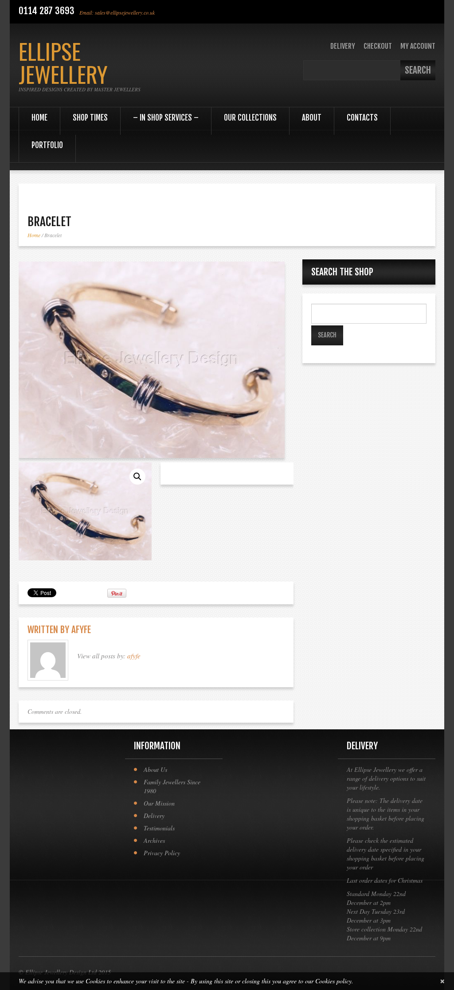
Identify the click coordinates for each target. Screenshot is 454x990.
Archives (154, 840)
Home (39, 117)
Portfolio (47, 145)
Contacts (362, 117)
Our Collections (250, 117)
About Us (155, 769)
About (311, 117)
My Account (417, 46)
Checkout (378, 46)
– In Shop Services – (166, 117)
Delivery (342, 46)
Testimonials (159, 828)
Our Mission (159, 803)
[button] (137, 477)
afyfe (81, 629)
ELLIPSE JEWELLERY (63, 62)
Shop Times (90, 117)
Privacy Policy (162, 853)
